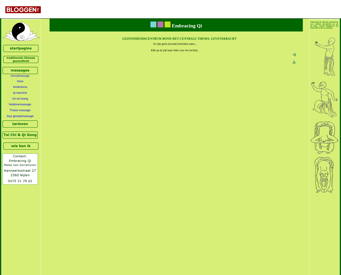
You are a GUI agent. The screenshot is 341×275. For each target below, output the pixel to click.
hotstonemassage (20, 104)
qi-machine (20, 92)
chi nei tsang (20, 98)
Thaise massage (20, 110)
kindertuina (20, 86)
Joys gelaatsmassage (20, 116)
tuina (20, 81)
